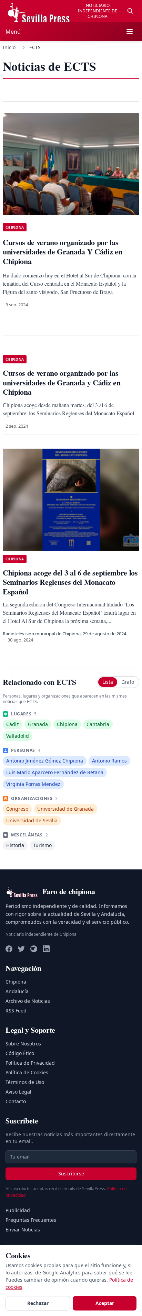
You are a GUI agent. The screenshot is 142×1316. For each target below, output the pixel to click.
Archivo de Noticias (28, 1001)
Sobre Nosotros (23, 1043)
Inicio (9, 47)
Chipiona (16, 981)
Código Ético (20, 1053)
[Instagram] (33, 948)
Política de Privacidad (30, 1063)
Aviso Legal (18, 1091)
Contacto (16, 1101)
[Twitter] (21, 948)
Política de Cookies (27, 1072)
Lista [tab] (107, 682)
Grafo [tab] (127, 682)
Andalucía (17, 991)
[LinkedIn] (46, 948)
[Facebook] (9, 948)
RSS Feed (16, 1010)
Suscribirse (71, 1173)
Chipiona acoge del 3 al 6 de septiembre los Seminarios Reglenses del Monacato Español (70, 582)
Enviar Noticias (23, 1229)
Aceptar (104, 1303)
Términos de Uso (25, 1082)
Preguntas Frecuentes (31, 1220)
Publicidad (18, 1210)
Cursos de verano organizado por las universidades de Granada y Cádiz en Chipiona (61, 382)
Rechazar (38, 1303)
